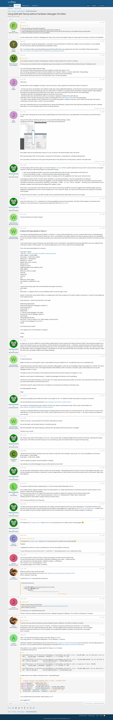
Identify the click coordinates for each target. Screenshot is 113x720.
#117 (103, 483)
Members (35, 5)
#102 (103, 41)
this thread (58, 168)
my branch (65, 203)
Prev (11, 19)
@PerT (30, 578)
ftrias (10, 16)
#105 (103, 111)
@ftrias (48, 522)
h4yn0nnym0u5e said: (26, 538)
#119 (103, 519)
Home (10, 5)
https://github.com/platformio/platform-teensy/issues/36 (36, 407)
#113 (103, 418)
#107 (103, 198)
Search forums (17, 8)
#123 (103, 598)
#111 (103, 356)
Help (97, 715)
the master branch (34, 522)
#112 (103, 395)
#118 (103, 504)
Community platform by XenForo (56, 718)
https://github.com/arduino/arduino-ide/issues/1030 (59, 573)
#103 (103, 55)
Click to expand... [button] (62, 594)
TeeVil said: (24, 25)
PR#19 (36, 201)
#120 (103, 535)
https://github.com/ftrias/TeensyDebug (66, 643)
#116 (103, 467)
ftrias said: (23, 58)
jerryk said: (24, 620)
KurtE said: (23, 602)
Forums (17, 5)
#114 (103, 435)
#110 (103, 340)
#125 (103, 634)
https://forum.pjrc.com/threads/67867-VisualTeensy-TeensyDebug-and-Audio (42, 51)
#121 (103, 554)
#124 (103, 617)
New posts (10, 8)
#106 (103, 165)
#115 (103, 450)
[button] (30, 5)
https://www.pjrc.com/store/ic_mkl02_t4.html (58, 402)
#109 (103, 228)
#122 (103, 568)
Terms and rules (83, 715)
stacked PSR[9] (68, 97)
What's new (25, 5)
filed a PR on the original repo (85, 508)
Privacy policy (91, 715)
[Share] (100, 23)
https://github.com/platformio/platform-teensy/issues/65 (39, 253)
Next (27, 19)
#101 (103, 22)
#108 (103, 214)
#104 (103, 79)
